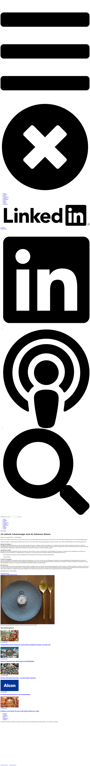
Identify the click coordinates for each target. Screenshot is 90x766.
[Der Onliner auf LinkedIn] (46, 225)
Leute (4, 200)
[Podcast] (46, 427)
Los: (19, 516)
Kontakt (5, 714)
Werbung (5, 719)
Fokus (4, 195)
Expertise (5, 194)
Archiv (4, 202)
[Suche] (46, 514)
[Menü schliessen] (45, 191)
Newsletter (5, 204)
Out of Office (6, 197)
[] (20, 517)
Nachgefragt (5, 199)
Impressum (5, 715)
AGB (4, 717)
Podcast (4, 201)
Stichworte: (3, 516)
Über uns (5, 713)
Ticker (4, 193)
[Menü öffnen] (45, 101)
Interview (5, 198)
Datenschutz (5, 718)
